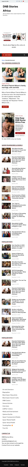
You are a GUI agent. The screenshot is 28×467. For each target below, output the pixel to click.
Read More (5, 106)
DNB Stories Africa (14, 461)
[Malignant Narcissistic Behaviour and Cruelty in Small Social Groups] (6, 369)
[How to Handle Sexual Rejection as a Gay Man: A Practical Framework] (6, 187)
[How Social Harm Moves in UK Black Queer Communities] (6, 232)
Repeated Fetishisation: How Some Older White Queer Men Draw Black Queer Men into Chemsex (18, 160)
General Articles (5, 83)
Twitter (11, 464)
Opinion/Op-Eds (7, 414)
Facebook (6, 464)
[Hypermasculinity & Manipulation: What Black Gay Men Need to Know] (6, 318)
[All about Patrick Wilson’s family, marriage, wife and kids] (14, 75)
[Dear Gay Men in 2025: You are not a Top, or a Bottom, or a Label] (6, 245)
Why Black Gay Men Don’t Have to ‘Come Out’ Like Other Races (19, 150)
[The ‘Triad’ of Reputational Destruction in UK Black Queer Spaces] (6, 204)
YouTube (23, 464)
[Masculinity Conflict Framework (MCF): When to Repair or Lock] (6, 223)
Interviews (6, 406)
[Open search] (24, 55)
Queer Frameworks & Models (11, 417)
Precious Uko (13, 89)
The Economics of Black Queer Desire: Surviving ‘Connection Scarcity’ (18, 196)
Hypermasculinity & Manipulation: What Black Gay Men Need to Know (19, 319)
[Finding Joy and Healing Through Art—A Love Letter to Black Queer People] (6, 300)
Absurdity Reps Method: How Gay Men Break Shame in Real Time (19, 170)
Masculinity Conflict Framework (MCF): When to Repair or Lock (19, 225)
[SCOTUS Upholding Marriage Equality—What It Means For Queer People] (6, 270)
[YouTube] (23, 1)
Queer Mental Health (9, 420)
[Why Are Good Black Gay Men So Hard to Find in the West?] (6, 361)
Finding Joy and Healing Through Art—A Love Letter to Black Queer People (18, 302)
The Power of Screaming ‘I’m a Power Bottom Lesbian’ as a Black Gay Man (19, 216)
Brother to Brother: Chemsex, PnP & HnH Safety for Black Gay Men (19, 311)
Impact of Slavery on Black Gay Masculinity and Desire (18, 255)
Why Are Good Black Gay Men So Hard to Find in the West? (19, 362)
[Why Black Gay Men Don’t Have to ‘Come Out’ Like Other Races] (6, 149)
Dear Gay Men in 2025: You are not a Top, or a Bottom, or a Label (18, 246)
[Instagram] (21, 1)
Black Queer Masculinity (10, 395)
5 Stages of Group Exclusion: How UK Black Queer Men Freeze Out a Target (19, 179)
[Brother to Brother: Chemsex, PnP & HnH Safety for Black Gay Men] (6, 309)
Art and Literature (8, 389)
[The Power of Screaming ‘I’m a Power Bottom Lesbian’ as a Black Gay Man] (6, 213)
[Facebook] (17, 1)
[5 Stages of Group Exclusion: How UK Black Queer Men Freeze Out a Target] (6, 177)
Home (3, 60)
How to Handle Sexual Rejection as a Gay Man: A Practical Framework (18, 188)
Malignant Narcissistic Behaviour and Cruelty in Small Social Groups (19, 371)
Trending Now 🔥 (8, 425)
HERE (8, 139)
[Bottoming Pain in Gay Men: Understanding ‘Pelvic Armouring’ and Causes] (6, 326)
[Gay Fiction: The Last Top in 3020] (6, 280)
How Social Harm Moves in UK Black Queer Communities (18, 233)
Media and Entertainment (10, 411)
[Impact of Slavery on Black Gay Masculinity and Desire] (6, 254)
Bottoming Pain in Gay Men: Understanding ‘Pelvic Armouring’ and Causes (18, 328)
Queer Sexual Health (9, 422)
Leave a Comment (20, 89)
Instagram (17, 464)
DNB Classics (6, 400)
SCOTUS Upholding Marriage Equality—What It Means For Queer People (19, 273)
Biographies (6, 392)
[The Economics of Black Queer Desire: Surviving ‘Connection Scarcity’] (6, 195)
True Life (5, 428)
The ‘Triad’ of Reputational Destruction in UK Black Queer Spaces (19, 206)
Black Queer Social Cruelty (11, 398)
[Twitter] (19, 1)
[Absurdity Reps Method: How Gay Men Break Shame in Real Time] (6, 168)
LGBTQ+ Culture (8, 409)
